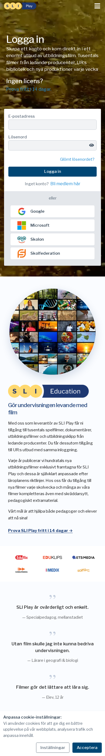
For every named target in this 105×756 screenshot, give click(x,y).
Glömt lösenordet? (77, 159)
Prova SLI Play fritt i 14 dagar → (40, 530)
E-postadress (21, 116)
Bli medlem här (65, 183)
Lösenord (17, 137)
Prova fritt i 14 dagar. (28, 89)
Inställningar (52, 747)
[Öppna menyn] (97, 6)
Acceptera (87, 747)
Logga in (52, 171)
